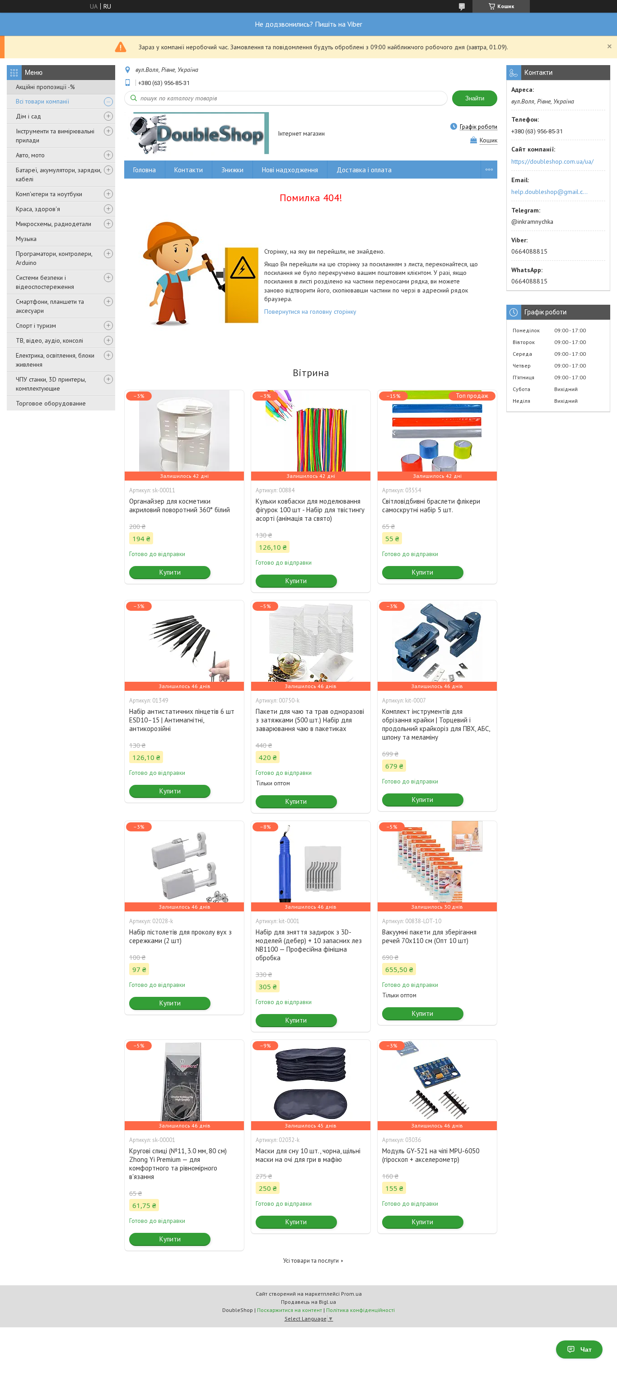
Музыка (26, 239)
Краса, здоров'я (38, 209)
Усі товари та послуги (311, 1261)
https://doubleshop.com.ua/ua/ (552, 161)
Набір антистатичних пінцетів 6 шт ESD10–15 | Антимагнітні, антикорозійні (181, 720)
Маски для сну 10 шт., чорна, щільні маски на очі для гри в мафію (308, 1155)
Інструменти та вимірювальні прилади (55, 135)
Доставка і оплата (364, 169)
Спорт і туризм (36, 325)
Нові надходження (290, 169)
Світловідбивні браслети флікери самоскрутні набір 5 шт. (431, 505)
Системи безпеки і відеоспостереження (45, 282)
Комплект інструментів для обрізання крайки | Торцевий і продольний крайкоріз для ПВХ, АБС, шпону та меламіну (436, 724)
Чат (586, 1349)
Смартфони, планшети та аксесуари (50, 306)
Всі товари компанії (42, 101)
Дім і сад (28, 116)
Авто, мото (30, 155)
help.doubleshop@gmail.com (550, 192)
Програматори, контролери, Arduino (54, 258)
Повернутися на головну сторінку (310, 311)
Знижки (232, 169)
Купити (170, 572)
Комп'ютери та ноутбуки (49, 194)
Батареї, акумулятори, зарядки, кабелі (58, 174)
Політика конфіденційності (360, 1310)
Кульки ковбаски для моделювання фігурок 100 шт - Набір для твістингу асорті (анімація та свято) (310, 510)
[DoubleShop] (196, 134)
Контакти (188, 169)
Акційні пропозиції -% (45, 87)
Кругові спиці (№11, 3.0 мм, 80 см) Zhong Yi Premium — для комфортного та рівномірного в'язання (178, 1164)
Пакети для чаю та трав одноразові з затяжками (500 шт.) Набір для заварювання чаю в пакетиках (310, 720)
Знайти (474, 98)
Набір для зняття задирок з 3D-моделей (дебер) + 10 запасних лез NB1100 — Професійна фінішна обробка (309, 945)
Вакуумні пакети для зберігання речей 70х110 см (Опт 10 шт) (429, 936)
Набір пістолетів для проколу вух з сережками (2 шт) (180, 936)
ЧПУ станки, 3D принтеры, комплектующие (51, 383)
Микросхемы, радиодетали (53, 224)
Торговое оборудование (51, 403)
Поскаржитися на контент (289, 1310)
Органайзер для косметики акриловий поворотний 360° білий (179, 505)
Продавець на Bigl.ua (308, 1301)
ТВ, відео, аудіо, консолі (49, 340)
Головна (144, 169)
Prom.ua (351, 1293)
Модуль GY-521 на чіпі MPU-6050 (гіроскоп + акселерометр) (430, 1155)
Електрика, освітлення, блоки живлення (55, 359)
